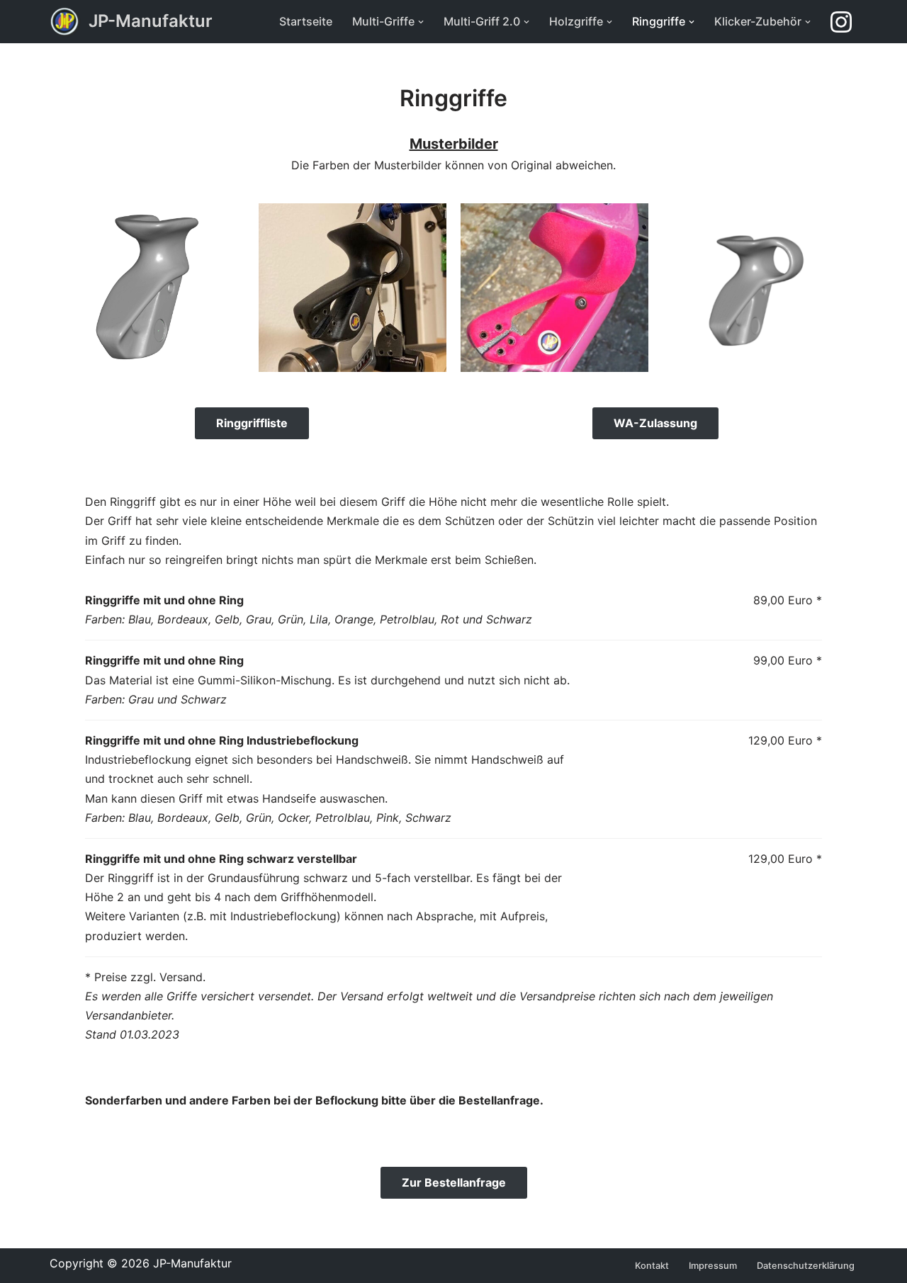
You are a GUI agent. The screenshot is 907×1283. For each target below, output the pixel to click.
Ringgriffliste (252, 423)
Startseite (305, 21)
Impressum (713, 1265)
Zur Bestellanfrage (454, 1182)
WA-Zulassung (655, 423)
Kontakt (652, 1265)
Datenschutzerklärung (806, 1265)
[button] (421, 22)
